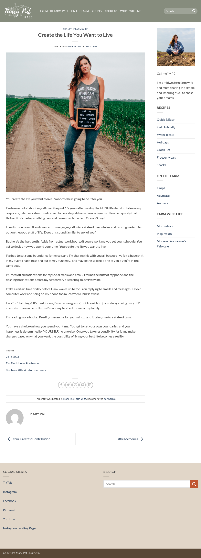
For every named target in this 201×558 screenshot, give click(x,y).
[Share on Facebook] (61, 385)
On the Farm (80, 11)
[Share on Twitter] (68, 385)
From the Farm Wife (54, 11)
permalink (109, 398)
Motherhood (165, 226)
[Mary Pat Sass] (18, 11)
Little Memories (128, 439)
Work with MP (130, 11)
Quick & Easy (166, 119)
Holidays (163, 142)
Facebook (9, 501)
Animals (162, 203)
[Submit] (194, 11)
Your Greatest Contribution (31, 439)
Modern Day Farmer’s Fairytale (171, 243)
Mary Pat (91, 46)
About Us (111, 11)
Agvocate (163, 195)
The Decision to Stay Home (22, 363)
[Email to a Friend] (75, 385)
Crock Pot (163, 150)
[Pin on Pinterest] (82, 385)
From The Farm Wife (75, 29)
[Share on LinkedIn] (90, 385)
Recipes (96, 11)
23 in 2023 (12, 356)
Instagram (10, 492)
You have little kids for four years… (27, 370)
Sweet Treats (165, 134)
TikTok (7, 482)
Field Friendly (166, 127)
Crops (161, 188)
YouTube (9, 519)
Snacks (161, 165)
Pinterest (9, 510)
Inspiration (164, 233)
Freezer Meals (166, 157)
